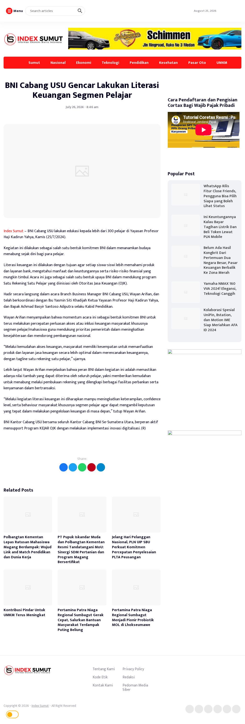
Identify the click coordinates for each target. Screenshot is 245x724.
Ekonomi (83, 63)
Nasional (58, 63)
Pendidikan (139, 63)
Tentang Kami (104, 669)
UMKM (222, 63)
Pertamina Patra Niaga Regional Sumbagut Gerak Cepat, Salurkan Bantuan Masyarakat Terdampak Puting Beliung (81, 620)
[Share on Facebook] (63, 467)
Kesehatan (168, 63)
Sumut (34, 63)
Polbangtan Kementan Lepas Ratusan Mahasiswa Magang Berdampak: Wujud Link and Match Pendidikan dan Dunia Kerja (27, 547)
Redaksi (128, 677)
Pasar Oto (197, 63)
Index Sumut (13, 231)
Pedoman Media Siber (135, 687)
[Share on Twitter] (73, 467)
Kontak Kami (103, 685)
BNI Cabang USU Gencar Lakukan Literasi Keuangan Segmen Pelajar (82, 90)
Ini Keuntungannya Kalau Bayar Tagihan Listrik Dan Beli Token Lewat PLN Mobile (220, 227)
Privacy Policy (133, 669)
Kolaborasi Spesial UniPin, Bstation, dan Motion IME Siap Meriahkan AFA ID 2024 (221, 320)
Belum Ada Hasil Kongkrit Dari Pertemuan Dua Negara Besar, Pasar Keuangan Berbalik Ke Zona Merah (221, 260)
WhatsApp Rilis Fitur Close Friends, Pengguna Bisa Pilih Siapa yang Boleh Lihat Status (220, 196)
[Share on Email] (91, 467)
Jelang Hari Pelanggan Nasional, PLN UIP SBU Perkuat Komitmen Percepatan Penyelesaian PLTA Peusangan (134, 547)
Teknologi (110, 63)
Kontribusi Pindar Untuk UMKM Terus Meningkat (24, 612)
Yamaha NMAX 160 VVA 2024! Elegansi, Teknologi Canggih (220, 288)
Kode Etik (100, 677)
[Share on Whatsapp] (82, 467)
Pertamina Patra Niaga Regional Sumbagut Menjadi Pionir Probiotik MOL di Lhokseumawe (133, 617)
